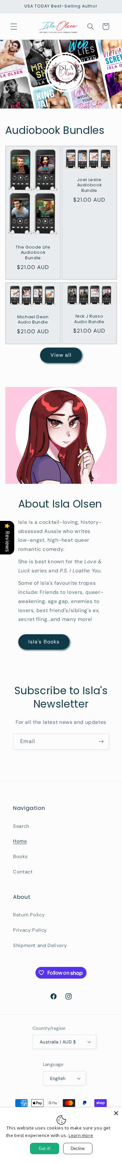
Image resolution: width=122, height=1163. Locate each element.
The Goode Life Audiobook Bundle (33, 253)
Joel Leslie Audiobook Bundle (89, 185)
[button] (13, 26)
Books (20, 856)
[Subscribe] (101, 742)
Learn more (81, 1135)
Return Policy (29, 915)
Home (20, 841)
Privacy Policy (30, 930)
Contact (23, 872)
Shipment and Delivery (40, 945)
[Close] (116, 1113)
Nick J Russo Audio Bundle (89, 319)
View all (61, 355)
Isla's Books (44, 641)
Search (21, 826)
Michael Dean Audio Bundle (33, 319)
